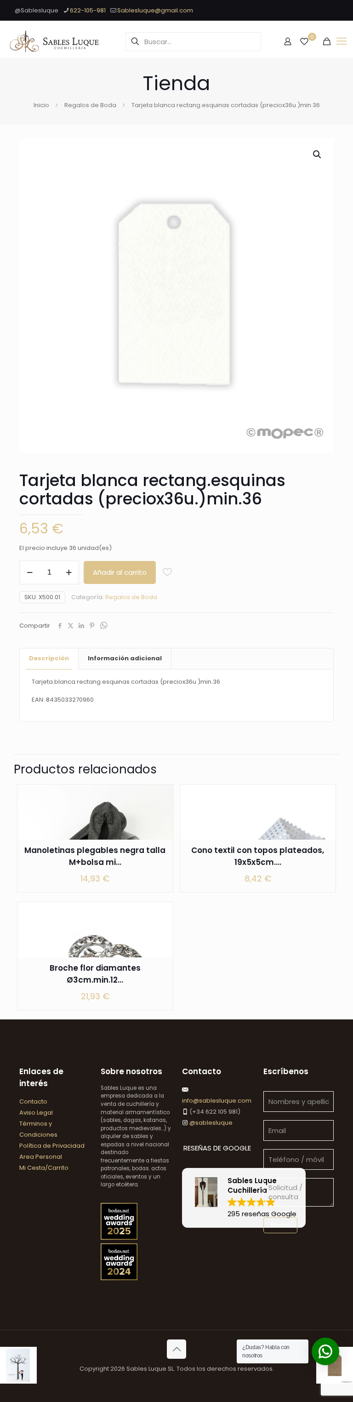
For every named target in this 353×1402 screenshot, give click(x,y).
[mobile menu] (341, 41)
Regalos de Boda (90, 105)
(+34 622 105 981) (214, 1111)
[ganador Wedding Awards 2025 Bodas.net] (119, 1237)
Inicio (41, 105)
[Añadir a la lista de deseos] (160, 837)
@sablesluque (210, 1122)
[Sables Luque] (54, 41)
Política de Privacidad (52, 1145)
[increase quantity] (69, 572)
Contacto (33, 1101)
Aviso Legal (36, 1112)
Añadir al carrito (120, 572)
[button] (317, 154)
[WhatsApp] (103, 626)
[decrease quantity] (30, 572)
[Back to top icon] (176, 1349)
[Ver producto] (160, 817)
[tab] (49, 658)
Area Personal (40, 1156)
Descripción (49, 658)
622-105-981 (88, 10)
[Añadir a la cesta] (160, 797)
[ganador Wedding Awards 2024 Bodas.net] (119, 1278)
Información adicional (125, 658)
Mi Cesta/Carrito (43, 1167)
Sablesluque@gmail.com (155, 10)
